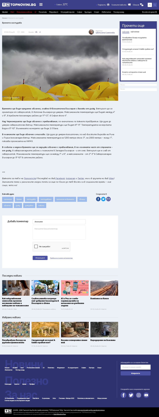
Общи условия (102, 398)
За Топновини (9, 398)
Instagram (138, 395)
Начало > (5, 18)
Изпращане (40, 258)
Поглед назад (118, 12)
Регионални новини (24, 12)
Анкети (16, 384)
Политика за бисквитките (85, 398)
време (19, 199)
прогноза (8, 199)
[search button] (155, 5)
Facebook (123, 395)
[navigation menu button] (40, 4)
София (79, 12)
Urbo (54, 398)
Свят (12, 12)
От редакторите (68, 12)
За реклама (46, 398)
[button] (103, 5)
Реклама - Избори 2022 (66, 398)
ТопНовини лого (24, 5)
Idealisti (5, 12)
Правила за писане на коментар (61, 258)
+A (36, 32)
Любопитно (106, 12)
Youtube (146, 395)
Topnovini (8, 411)
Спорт (96, 12)
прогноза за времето (65, 199)
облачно (7, 205)
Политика (43, 12)
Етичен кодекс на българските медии (17, 400)
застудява (31, 199)
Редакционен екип (23, 398)
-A (40, 32)
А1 (35, 12)
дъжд (18, 205)
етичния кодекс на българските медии (91, 410)
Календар (8, 384)
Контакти (36, 398)
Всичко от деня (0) (149, 12)
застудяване (46, 199)
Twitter (131, 395)
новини (41, 205)
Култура (88, 12)
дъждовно (29, 205)
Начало (7, 368)
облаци (82, 199)
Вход (150, 5)
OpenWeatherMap (60, 414)
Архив (24, 384)
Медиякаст (53, 12)
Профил (32, 384)
